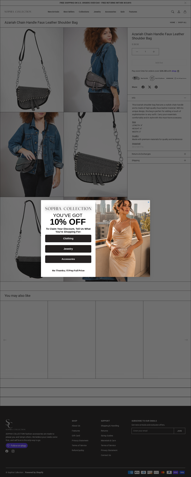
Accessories (68, 259)
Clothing (68, 238)
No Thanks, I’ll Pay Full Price (68, 270)
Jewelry (68, 248)
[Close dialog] (148, 202)
